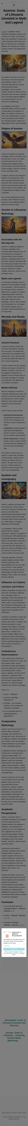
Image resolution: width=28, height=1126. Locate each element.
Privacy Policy (22, 1112)
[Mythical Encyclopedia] (14, 3)
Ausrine (3, 31)
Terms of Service (12, 1112)
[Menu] (2, 3)
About (3, 1112)
